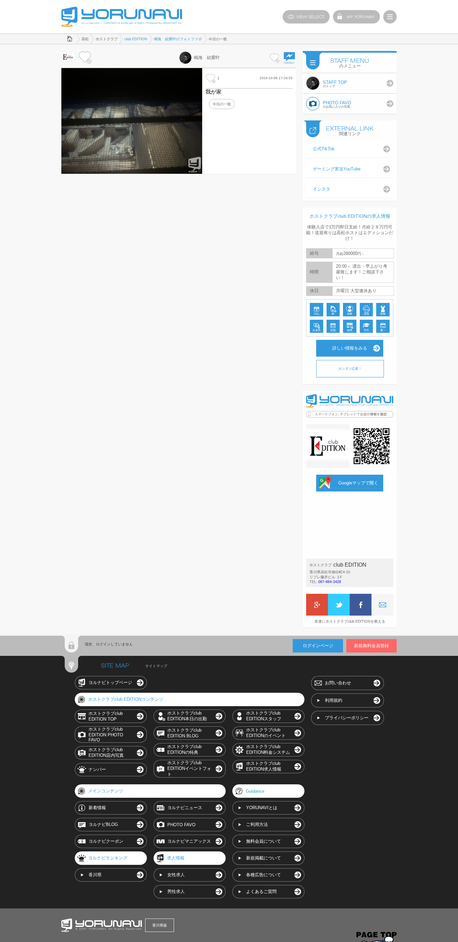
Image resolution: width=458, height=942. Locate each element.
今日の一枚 (222, 104)
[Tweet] (339, 605)
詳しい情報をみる (349, 348)
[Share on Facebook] (360, 605)
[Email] (382, 605)
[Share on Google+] (317, 605)
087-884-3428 (329, 582)
